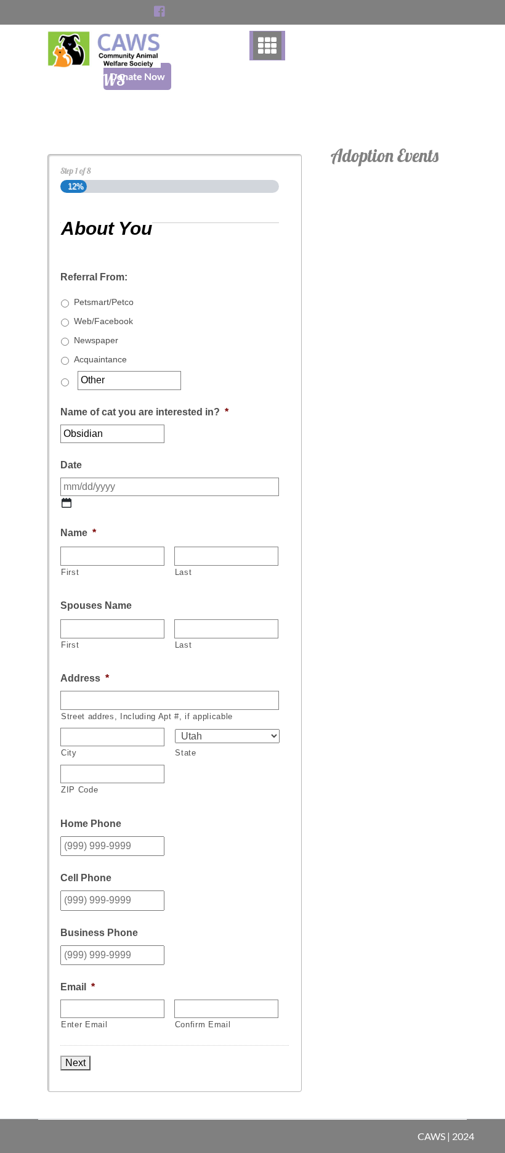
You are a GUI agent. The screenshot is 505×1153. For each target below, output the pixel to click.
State (185, 752)
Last (183, 572)
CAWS (104, 79)
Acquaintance (100, 359)
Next (75, 1062)
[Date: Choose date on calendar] (66, 503)
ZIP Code (79, 789)
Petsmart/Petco (104, 302)
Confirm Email (203, 1024)
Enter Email (84, 1024)
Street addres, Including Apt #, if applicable (147, 716)
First (70, 572)
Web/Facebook (103, 321)
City (69, 752)
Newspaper (96, 340)
